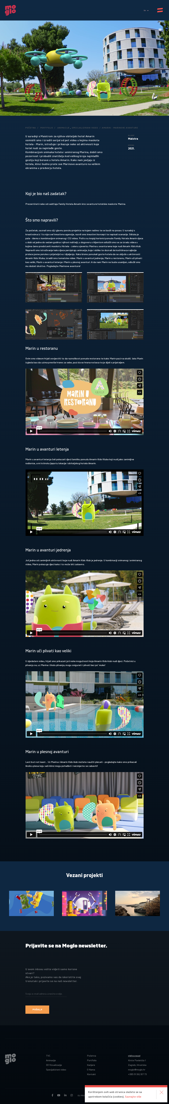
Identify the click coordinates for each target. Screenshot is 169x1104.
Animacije (63, 128)
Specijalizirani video (85, 128)
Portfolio (46, 128)
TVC (48, 1055)
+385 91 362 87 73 (137, 1074)
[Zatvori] (161, 1092)
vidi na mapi (134, 1056)
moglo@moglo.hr (136, 1069)
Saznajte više (133, 1096)
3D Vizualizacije (54, 1065)
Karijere (91, 1065)
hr (145, 10)
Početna (30, 128)
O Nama (91, 1069)
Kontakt (91, 1074)
